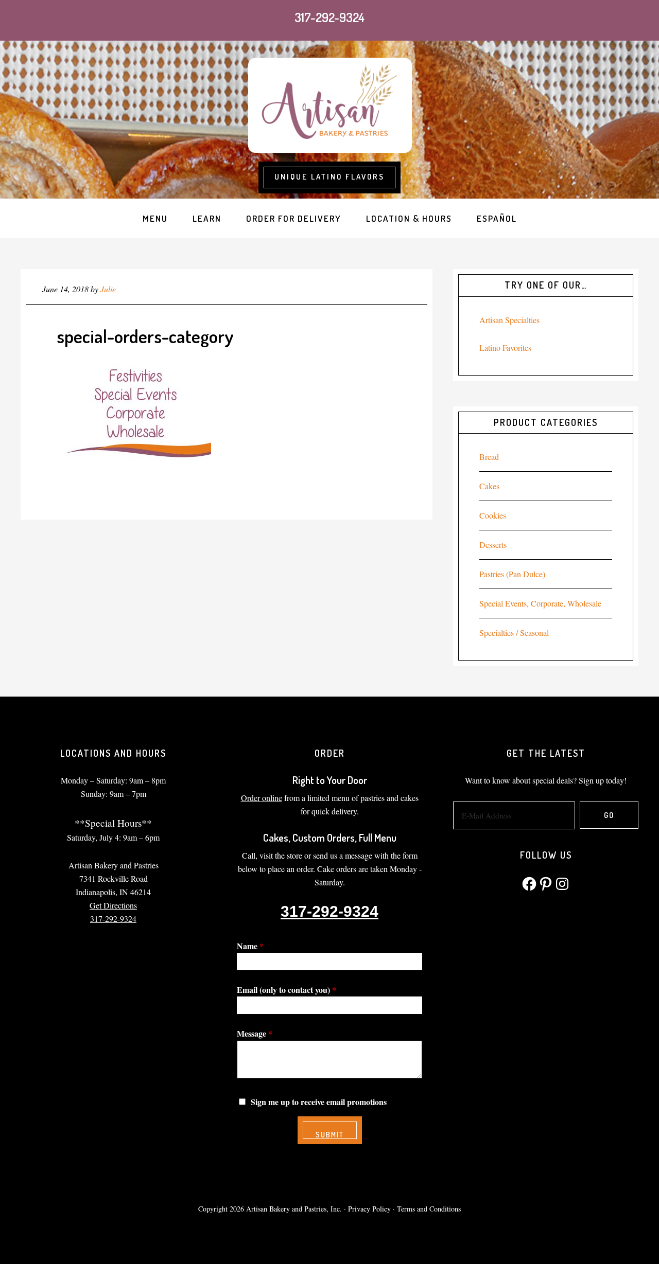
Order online (261, 797)
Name (250, 946)
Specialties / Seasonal (514, 632)
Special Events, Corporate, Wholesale (540, 603)
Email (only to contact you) (286, 989)
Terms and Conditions (429, 1209)
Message (254, 1033)
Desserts (493, 544)
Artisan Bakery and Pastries (329, 104)
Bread (489, 456)
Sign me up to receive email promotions (319, 1102)
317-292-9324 (329, 17)
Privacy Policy (369, 1209)
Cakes (489, 485)
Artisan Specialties (509, 319)
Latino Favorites (505, 347)
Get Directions (113, 905)
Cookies (492, 515)
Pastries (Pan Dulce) (512, 573)
